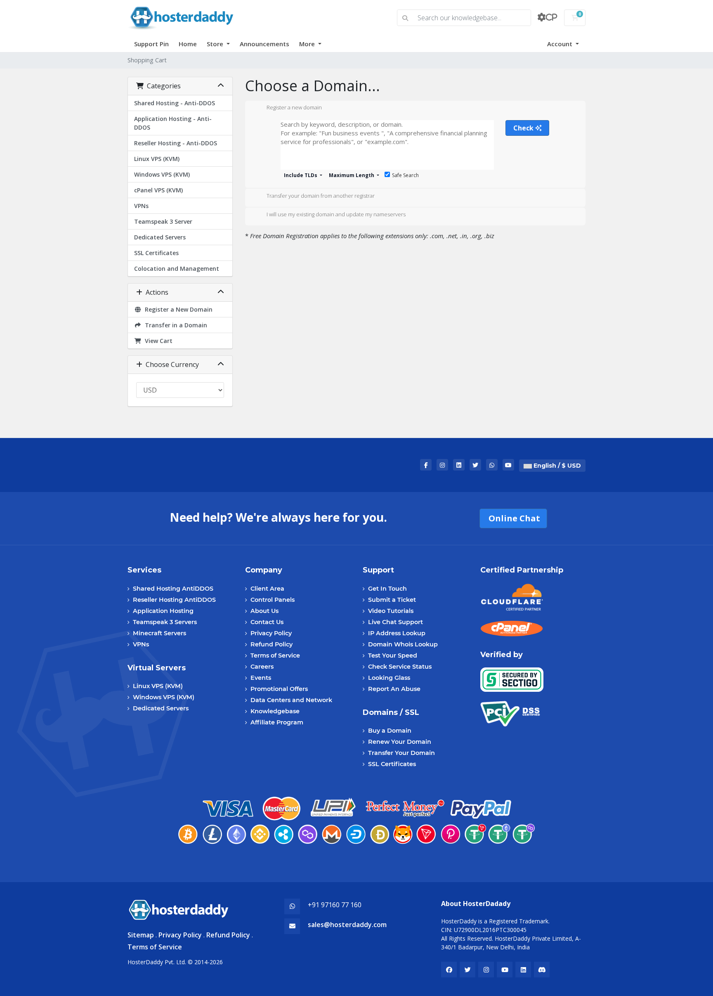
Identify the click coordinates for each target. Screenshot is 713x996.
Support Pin (151, 44)
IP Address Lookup (396, 633)
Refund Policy (271, 644)
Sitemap (140, 934)
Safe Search (405, 175)
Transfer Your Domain (401, 753)
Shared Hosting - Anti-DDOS (174, 103)
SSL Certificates (156, 253)
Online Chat (513, 518)
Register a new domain (294, 107)
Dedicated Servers (160, 237)
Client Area (267, 588)
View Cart (157, 341)
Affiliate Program (276, 722)
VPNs (141, 206)
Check (524, 127)
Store (216, 44)
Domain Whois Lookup (403, 644)
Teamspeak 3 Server (163, 221)
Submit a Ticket (392, 599)
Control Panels (272, 599)
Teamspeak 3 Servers (165, 622)
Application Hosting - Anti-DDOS (173, 123)
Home (188, 44)
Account (560, 44)
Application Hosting (163, 611)
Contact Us (266, 622)
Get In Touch (387, 588)
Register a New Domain (177, 309)
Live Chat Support (395, 622)
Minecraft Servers (159, 633)
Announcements (264, 44)
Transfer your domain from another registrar (321, 195)
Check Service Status (400, 666)
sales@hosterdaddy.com (347, 924)
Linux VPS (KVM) (156, 159)
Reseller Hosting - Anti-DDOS (175, 143)
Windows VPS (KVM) (162, 174)
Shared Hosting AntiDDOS (173, 588)
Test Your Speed (392, 655)
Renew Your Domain (399, 741)
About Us (264, 611)
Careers (262, 666)
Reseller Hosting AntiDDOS (174, 599)
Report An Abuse (394, 689)
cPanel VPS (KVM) (158, 190)
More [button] (307, 44)
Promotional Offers (279, 689)
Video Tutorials (390, 611)
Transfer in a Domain (174, 325)
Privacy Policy (271, 633)
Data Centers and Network (291, 700)
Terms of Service (275, 655)
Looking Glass (389, 677)
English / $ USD (556, 465)
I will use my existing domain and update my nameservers (336, 214)
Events (260, 677)
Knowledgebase (275, 711)
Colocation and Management (176, 268)
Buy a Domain (389, 730)
